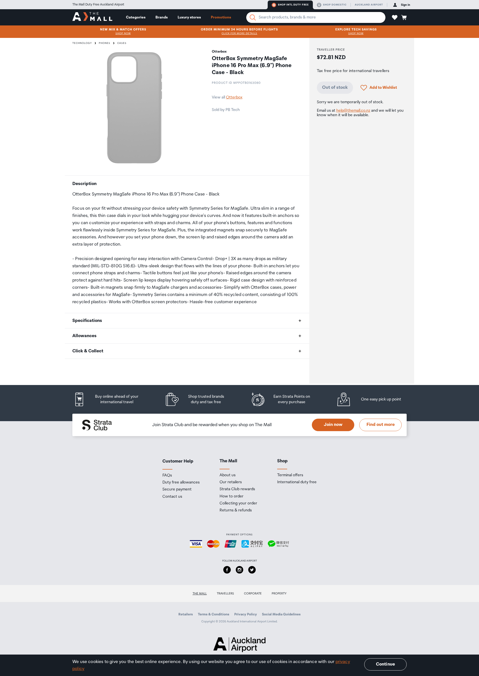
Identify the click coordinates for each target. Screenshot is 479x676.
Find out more (380, 424)
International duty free (297, 482)
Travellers (225, 593)
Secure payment (177, 489)
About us (228, 475)
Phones (104, 43)
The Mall (200, 593)
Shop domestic (335, 4)
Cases (121, 43)
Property (279, 593)
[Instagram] (239, 570)
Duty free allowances (181, 482)
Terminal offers (290, 475)
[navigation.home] (92, 17)
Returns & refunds (236, 510)
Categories (135, 17)
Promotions (221, 17)
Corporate (253, 593)
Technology (82, 43)
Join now (333, 424)
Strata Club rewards (237, 489)
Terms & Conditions (213, 614)
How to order (231, 496)
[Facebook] (227, 570)
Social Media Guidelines (281, 614)
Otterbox (234, 97)
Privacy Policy (245, 614)
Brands (161, 17)
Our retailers (231, 482)
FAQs (167, 475)
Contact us (172, 496)
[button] (394, 17)
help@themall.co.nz (353, 110)
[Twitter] (252, 570)
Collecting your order (238, 503)
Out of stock (335, 87)
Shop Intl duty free (293, 4)
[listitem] (111, 399)
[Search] (253, 17)
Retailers (185, 614)
